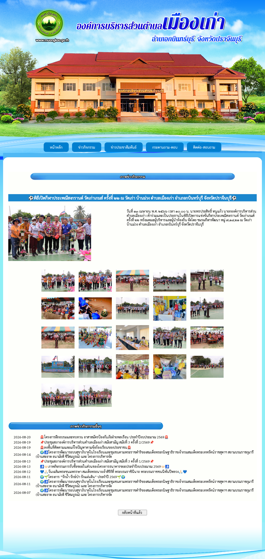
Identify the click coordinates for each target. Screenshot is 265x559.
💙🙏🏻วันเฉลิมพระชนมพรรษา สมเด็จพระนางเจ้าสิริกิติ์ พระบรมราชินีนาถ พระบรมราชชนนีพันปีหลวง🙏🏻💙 (113, 471)
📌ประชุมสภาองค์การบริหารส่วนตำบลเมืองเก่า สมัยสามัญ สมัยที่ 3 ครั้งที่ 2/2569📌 (97, 442)
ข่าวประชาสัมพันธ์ (123, 147)
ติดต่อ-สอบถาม (204, 147)
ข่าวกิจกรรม (86, 147)
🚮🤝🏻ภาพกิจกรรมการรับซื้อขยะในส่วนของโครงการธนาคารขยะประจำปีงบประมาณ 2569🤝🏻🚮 (104, 466)
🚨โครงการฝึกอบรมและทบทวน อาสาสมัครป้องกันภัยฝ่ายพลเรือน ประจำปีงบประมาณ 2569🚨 (104, 437)
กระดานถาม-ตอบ (164, 147)
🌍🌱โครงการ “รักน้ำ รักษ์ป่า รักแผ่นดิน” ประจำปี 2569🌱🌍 (82, 477)
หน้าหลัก (56, 147)
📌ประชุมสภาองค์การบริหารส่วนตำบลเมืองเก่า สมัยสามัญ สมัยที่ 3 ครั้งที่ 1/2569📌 (97, 461)
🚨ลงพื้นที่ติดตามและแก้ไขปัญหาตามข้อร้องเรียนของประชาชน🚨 (85, 447)
